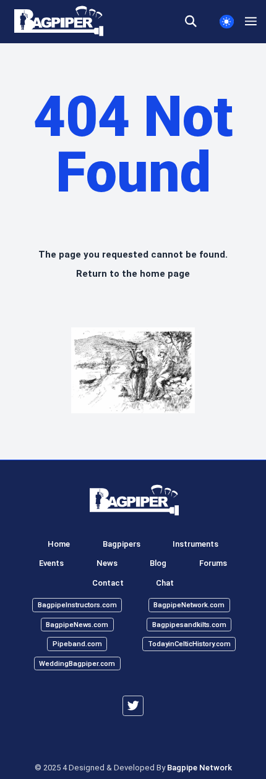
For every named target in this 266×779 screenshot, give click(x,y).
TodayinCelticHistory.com (189, 644)
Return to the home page (133, 273)
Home (59, 544)
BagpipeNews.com (77, 624)
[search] (196, 22)
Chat (165, 582)
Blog (158, 563)
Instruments (195, 544)
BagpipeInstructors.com (77, 605)
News (107, 563)
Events (51, 563)
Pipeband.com (77, 644)
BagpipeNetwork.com (189, 605)
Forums (213, 563)
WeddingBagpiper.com (77, 663)
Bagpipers (121, 544)
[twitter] (133, 706)
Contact (108, 582)
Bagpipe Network (199, 767)
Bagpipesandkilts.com (189, 624)
